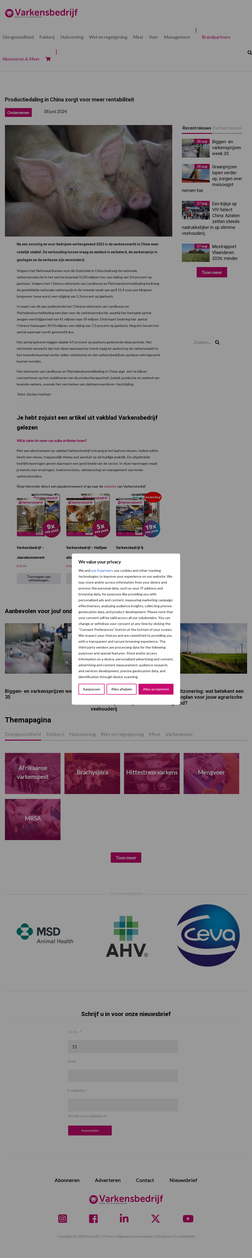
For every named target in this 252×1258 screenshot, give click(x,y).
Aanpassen (91, 689)
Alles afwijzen (121, 689)
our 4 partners (102, 570)
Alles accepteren (156, 689)
